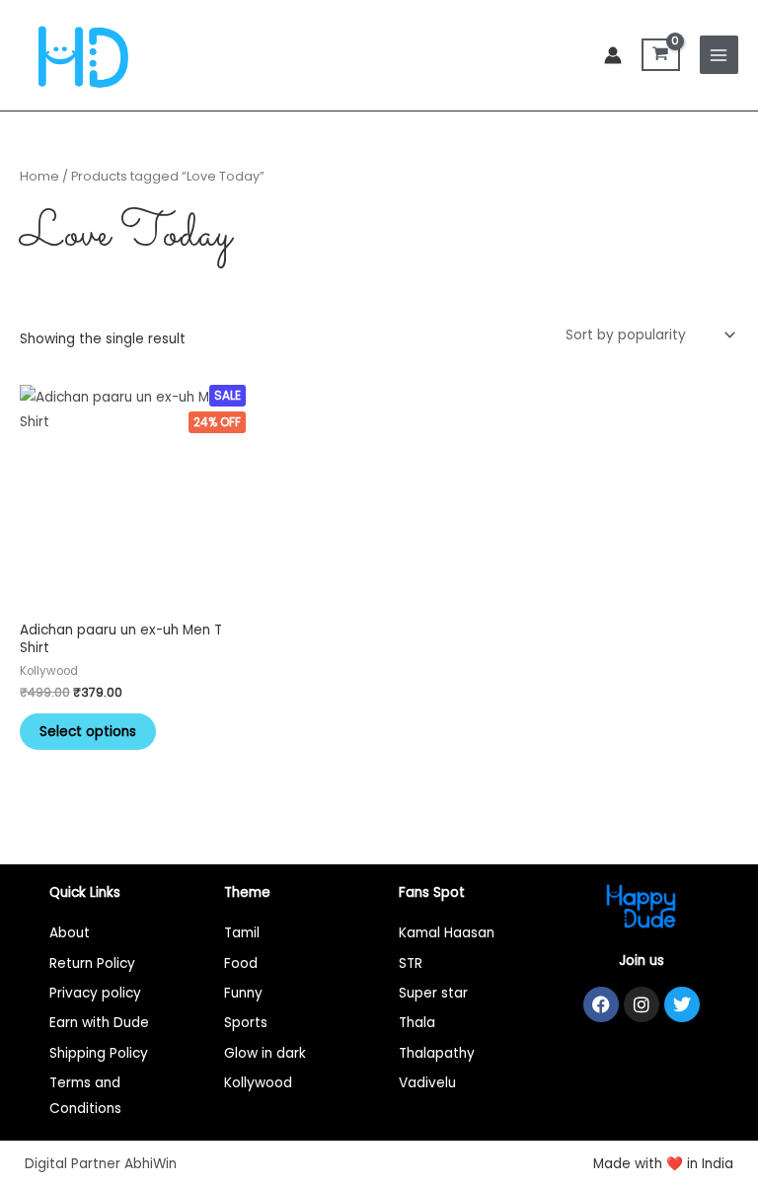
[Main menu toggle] (719, 55)
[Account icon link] (613, 55)
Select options (87, 731)
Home (39, 176)
